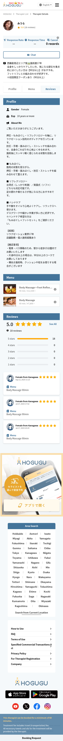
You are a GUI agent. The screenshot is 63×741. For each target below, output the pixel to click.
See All (53, 324)
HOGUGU (7, 14)
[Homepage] (12, 5)
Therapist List (22, 14)
